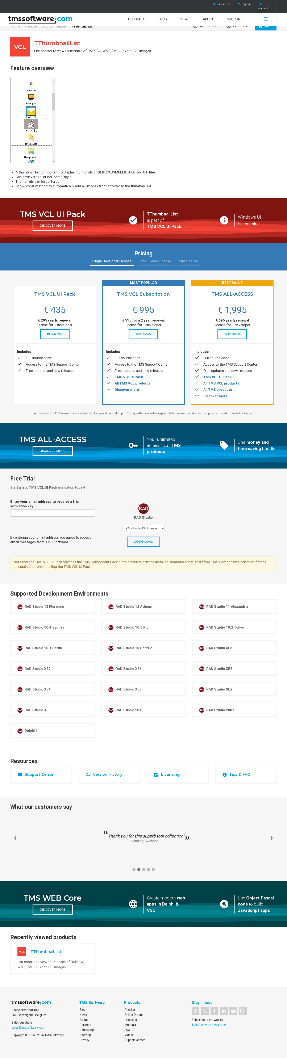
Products (136, 19)
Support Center (135, 1040)
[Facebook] (214, 1011)
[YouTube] (233, 1011)
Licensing (131, 1019)
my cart (247, 4)
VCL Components (54, 26)
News (185, 19)
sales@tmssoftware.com (28, 1027)
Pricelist (130, 1009)
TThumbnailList (82, 26)
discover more (53, 225)
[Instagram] (243, 1011)
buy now (54, 334)
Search (265, 19)
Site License (188, 261)
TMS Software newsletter (209, 1024)
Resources (205, 25)
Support (234, 19)
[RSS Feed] (195, 1011)
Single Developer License (112, 261)
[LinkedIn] (224, 1011)
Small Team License (156, 261)
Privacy (84, 1040)
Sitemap (85, 1035)
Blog (163, 19)
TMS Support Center (64, 364)
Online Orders (134, 1014)
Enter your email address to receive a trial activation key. (44, 503)
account (263, 8)
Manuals (130, 1024)
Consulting (87, 1030)
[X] (205, 1011)
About (208, 19)
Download (143, 541)
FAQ (127, 1030)
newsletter (224, 4)
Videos (129, 1035)
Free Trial (237, 25)
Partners (85, 1024)
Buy (264, 25)
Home (16, 26)
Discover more (127, 389)
